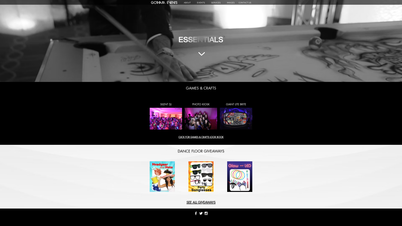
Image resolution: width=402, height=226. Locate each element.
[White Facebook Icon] (196, 213)
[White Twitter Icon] (201, 213)
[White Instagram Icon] (206, 213)
